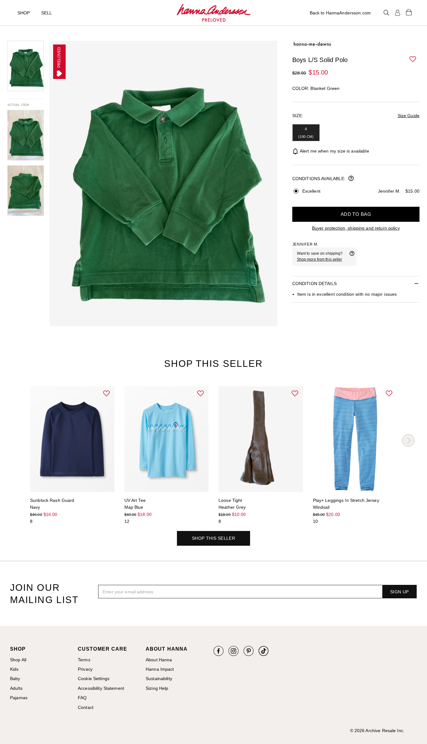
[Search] (386, 12)
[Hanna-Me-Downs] (213, 13)
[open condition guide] (351, 178)
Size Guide (408, 115)
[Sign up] (397, 12)
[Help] (352, 257)
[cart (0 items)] (408, 12)
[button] (413, 59)
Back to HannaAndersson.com (340, 12)
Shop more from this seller (319, 259)
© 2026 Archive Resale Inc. (377, 730)
